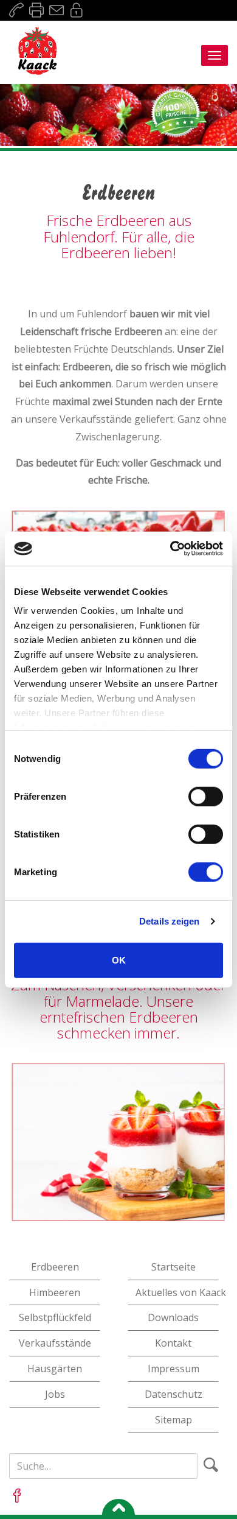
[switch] (205, 796)
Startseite (173, 1267)
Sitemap (173, 1419)
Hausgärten (54, 1368)
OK (119, 959)
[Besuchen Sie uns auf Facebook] (17, 1496)
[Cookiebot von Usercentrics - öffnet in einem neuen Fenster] (170, 549)
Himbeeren (54, 1292)
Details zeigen (169, 921)
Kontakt (173, 1343)
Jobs (55, 1394)
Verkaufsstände (55, 1343)
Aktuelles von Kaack (177, 1292)
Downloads (173, 1317)
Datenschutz (173, 1394)
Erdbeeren (55, 1267)
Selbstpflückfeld (55, 1317)
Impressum (173, 1368)
